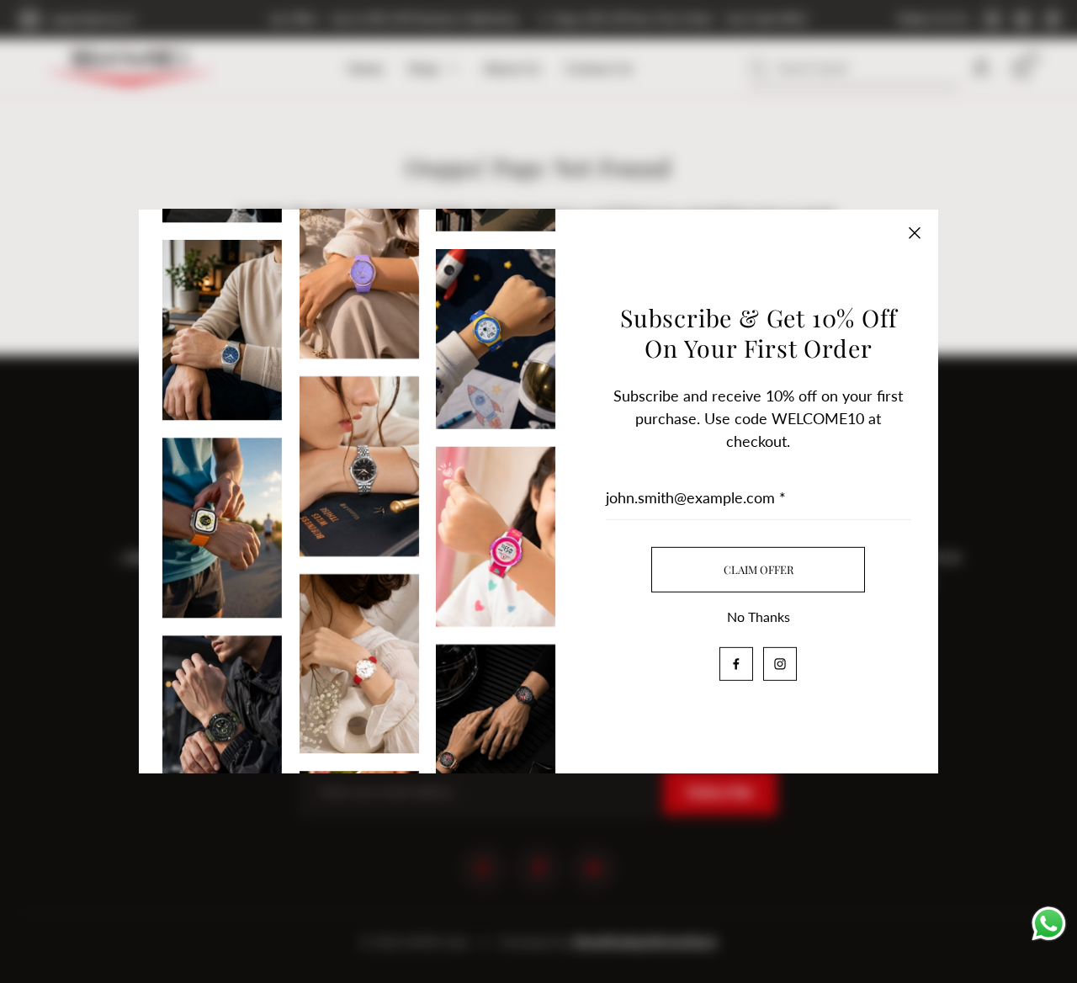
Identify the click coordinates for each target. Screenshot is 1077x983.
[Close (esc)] (915, 233)
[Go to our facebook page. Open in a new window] (736, 664)
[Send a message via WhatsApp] (1048, 922)
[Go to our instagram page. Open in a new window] (780, 664)
